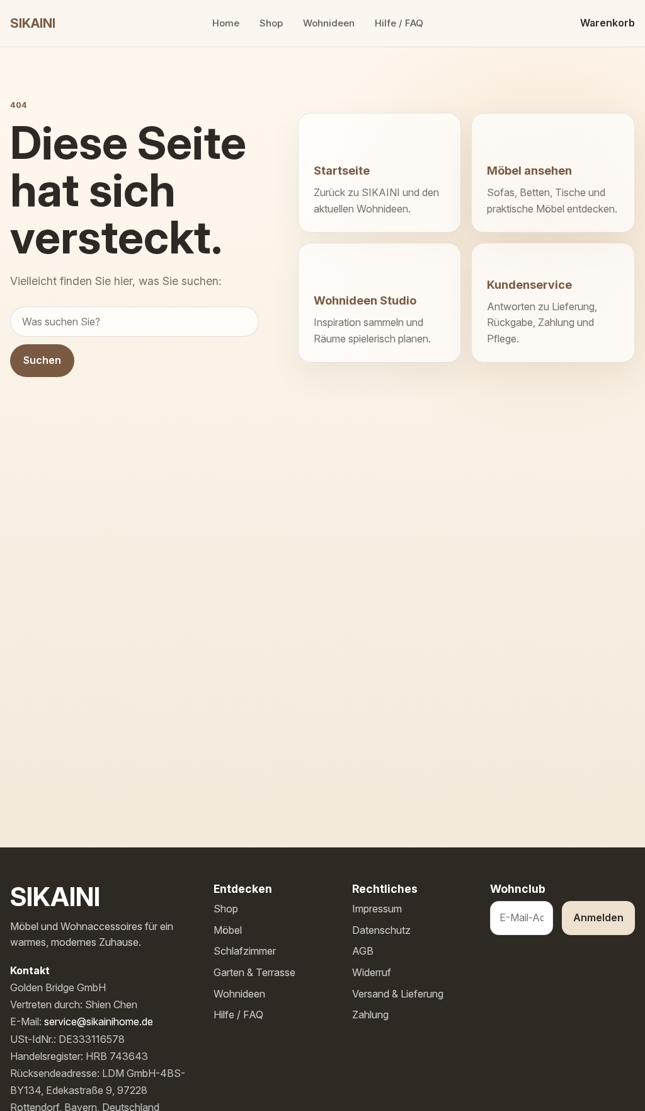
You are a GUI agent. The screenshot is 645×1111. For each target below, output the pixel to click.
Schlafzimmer (245, 951)
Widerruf (371, 972)
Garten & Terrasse (254, 972)
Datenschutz (381, 930)
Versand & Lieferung (397, 993)
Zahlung (370, 1014)
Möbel (228, 930)
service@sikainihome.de (98, 1021)
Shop (271, 23)
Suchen (42, 360)
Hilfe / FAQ (399, 23)
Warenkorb (607, 22)
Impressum (377, 908)
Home (225, 23)
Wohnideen (329, 23)
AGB (363, 951)
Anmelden (598, 917)
